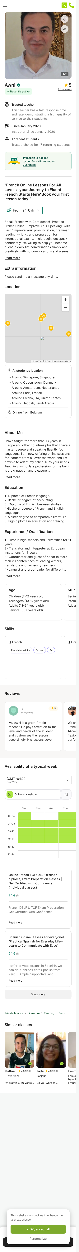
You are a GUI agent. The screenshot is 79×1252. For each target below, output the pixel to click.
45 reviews (65, 89)
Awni (10, 85)
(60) (28, 1071)
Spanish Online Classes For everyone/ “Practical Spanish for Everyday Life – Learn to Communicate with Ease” (36, 941)
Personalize (38, 1238)
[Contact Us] (71, 5)
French (17, 642)
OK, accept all (39, 1229)
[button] (64, 19)
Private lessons (14, 1013)
